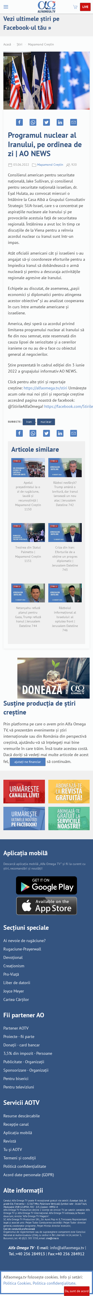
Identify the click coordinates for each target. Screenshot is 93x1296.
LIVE (85, 7)
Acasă (7, 44)
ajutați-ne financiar (27, 762)
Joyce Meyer (13, 991)
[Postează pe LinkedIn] (60, 122)
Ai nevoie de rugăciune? (24, 940)
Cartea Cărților (16, 999)
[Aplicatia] (46, 885)
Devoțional (13, 957)
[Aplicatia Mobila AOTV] (46, 905)
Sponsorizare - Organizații (26, 1070)
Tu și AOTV (12, 1149)
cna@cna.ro (52, 1238)
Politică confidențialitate (24, 1166)
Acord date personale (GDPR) (28, 1174)
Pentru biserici (15, 1078)
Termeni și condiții (19, 1158)
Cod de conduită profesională (19, 1229)
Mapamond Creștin (41, 44)
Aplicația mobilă (17, 1132)
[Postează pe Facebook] (19, 122)
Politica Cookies (17, 1283)
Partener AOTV (15, 1028)
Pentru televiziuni (18, 1087)
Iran (29, 422)
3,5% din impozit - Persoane (27, 1053)
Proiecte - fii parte (18, 1036)
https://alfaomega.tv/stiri (45, 388)
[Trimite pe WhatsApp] (33, 122)
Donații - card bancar (21, 1045)
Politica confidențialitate (54, 1283)
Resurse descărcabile (21, 1115)
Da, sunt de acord (77, 1291)
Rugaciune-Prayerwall (22, 949)
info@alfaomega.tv (67, 1247)
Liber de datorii (16, 982)
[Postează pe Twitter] (46, 122)
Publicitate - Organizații (23, 1061)
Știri (19, 44)
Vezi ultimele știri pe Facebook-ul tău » (31, 23)
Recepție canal (16, 1124)
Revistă (9, 1141)
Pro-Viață (11, 974)
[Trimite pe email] (73, 122)
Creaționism (13, 965)
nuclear (46, 422)
